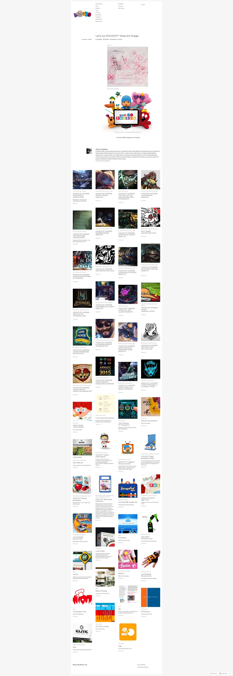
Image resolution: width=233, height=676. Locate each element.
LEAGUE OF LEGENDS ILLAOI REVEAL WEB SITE (149, 195)
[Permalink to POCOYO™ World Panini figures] (105, 441)
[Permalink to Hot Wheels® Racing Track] (82, 523)
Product (98, 12)
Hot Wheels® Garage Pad (127, 502)
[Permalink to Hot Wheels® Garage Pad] (127, 488)
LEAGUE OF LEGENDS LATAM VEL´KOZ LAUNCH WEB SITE (126, 310)
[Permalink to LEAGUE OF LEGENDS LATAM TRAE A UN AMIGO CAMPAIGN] (127, 371)
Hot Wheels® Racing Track (78, 538)
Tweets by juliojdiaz (142, 667)
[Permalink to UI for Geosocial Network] (105, 403)
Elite (74, 647)
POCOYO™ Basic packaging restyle (147, 457)
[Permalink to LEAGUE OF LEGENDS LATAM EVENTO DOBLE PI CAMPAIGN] (82, 260)
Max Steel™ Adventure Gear (147, 537)
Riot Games (121, 8)
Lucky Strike (100, 551)
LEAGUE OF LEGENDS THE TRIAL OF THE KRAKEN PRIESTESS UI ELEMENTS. (126, 196)
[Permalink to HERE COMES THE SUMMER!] (82, 411)
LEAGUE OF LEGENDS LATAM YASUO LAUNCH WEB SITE (127, 272)
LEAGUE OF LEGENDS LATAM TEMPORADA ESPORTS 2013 (81, 351)
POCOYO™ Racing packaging (80, 499)
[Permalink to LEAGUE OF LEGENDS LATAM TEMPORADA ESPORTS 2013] (82, 336)
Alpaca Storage (101, 591)
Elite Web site (78, 463)
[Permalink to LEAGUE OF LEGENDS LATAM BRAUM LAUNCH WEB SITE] (105, 290)
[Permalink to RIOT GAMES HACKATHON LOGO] (150, 217)
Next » (90, 39)
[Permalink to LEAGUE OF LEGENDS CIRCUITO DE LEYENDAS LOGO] (82, 298)
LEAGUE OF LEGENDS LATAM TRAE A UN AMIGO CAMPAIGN (126, 387)
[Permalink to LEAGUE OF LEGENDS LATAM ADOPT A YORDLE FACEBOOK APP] (82, 373)
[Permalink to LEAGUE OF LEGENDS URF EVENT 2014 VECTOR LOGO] (150, 331)
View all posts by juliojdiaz (103, 161)
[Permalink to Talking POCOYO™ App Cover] (150, 483)
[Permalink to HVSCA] (82, 560)
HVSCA (75, 574)
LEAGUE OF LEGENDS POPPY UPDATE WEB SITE (104, 195)
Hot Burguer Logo (79, 611)
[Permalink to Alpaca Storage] (105, 576)
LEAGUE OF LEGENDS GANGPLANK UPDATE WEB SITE (126, 234)
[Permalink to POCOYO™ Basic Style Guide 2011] (105, 483)
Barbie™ (121, 573)
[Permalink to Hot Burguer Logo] (82, 597)
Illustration (98, 15)
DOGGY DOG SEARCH (149, 421)
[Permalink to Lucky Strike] (105, 537)
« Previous (84, 39)
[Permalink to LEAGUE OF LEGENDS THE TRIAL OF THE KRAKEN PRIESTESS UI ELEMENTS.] (127, 179)
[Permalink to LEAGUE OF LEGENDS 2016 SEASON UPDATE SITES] (82, 179)
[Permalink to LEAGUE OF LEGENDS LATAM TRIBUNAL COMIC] (150, 292)
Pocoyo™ (120, 6)
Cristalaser (122, 538)
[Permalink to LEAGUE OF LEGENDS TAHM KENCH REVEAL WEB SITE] (150, 253)
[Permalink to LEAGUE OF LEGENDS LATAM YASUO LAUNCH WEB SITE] (127, 256)
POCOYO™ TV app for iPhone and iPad (126, 463)
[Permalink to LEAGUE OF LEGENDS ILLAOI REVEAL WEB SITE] (150, 179)
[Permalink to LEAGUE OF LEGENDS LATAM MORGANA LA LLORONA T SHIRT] (150, 369)
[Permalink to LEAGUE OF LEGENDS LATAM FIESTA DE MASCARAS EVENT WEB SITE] (127, 332)
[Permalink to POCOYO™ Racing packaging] (82, 484)
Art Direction (99, 4)
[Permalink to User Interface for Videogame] (127, 409)
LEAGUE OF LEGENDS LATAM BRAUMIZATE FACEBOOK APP (104, 344)
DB (119, 609)
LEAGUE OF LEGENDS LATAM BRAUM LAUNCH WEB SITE (105, 306)
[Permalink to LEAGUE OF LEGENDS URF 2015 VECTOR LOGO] (105, 254)
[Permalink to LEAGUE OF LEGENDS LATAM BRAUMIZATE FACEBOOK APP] (105, 328)
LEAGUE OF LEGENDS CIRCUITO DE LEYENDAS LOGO (81, 314)
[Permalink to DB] (127, 595)
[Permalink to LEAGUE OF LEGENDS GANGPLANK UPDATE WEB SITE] (127, 219)
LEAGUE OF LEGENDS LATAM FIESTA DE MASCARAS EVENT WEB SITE (126, 348)
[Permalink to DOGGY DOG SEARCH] (150, 406)
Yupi (119, 646)
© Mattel (120, 4)
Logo (97, 10)
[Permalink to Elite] (82, 633)
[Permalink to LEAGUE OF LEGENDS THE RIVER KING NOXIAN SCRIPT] (82, 220)
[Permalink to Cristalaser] (127, 523)
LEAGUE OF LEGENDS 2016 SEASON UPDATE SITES (81, 195)
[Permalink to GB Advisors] (150, 597)
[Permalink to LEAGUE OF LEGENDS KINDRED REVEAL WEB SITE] (105, 217)
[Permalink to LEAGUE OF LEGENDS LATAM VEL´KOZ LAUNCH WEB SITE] (127, 294)
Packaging (151, 454)
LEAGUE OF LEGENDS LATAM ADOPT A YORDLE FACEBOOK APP (82, 389)
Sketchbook (99, 19)
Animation (98, 17)
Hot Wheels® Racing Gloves (146, 575)
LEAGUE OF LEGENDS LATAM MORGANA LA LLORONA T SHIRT (149, 384)
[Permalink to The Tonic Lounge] (105, 612)
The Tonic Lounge (102, 626)
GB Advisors (145, 611)
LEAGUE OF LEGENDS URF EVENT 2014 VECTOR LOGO (149, 347)
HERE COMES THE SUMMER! (78, 426)
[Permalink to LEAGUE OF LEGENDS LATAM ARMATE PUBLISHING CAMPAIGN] (105, 366)
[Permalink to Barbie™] (127, 559)
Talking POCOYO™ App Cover (148, 499)
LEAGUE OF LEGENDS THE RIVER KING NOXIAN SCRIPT (81, 236)
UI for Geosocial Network (105, 418)
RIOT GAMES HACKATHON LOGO (148, 232)
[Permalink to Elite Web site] (82, 448)
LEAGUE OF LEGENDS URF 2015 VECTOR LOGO (105, 270)
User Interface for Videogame (123, 424)
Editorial (98, 8)
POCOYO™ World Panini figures (102, 456)
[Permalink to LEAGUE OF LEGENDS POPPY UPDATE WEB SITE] (105, 179)
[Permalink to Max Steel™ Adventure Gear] (150, 522)
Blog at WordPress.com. (80, 665)
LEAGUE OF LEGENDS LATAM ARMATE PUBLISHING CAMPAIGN (105, 382)
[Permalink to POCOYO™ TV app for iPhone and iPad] (127, 447)
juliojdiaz (99, 39)
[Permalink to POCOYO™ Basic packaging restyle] (150, 442)
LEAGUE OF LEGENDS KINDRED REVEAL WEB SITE (104, 233)
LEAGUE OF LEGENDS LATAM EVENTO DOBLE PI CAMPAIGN (82, 276)
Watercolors (99, 21)
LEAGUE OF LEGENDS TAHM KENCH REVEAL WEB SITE (149, 269)
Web (97, 6)
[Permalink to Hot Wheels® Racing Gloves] (150, 560)
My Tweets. (141, 665)
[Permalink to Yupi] (127, 631)
